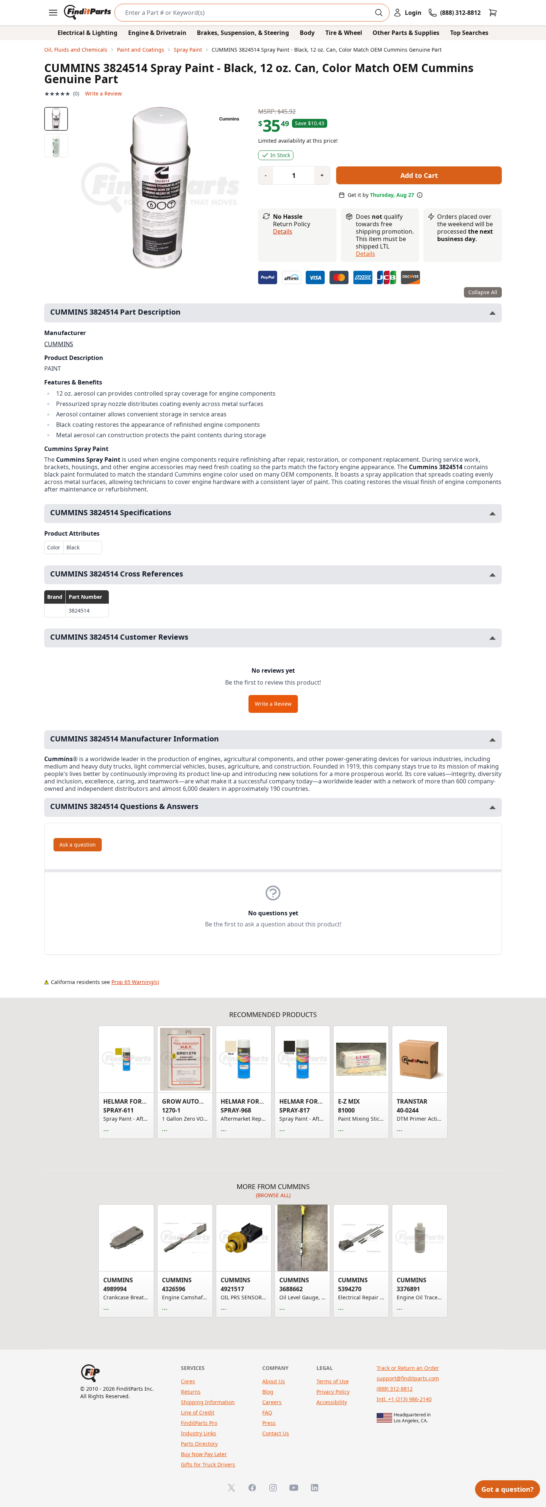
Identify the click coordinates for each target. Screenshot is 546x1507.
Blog (267, 1391)
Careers (272, 1402)
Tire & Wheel (343, 33)
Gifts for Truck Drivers (208, 1464)
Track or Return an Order (408, 1367)
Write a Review (103, 93)
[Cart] (493, 13)
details (365, 253)
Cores (188, 1381)
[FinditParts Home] (88, 12)
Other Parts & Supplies (406, 33)
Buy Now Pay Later (204, 1454)
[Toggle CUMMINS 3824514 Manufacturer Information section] (492, 740)
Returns (191, 1391)
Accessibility (331, 1402)
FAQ (267, 1412)
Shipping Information (208, 1402)
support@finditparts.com (408, 1378)
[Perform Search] (378, 12)
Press (269, 1422)
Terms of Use (332, 1381)
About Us (273, 1381)
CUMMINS (58, 344)
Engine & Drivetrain (157, 33)
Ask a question (77, 844)
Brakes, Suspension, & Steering (243, 33)
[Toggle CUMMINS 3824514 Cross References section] (492, 575)
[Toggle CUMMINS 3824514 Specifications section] (492, 513)
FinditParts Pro (199, 1422)
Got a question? (507, 1489)
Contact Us (275, 1433)
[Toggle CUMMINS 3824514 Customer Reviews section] (492, 638)
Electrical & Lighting (87, 33)
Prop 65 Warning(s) (135, 981)
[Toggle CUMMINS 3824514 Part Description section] (492, 313)
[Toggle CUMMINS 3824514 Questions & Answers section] (492, 807)
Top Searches (469, 33)
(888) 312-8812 (395, 1388)
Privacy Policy (333, 1391)
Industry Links (198, 1433)
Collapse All (482, 292)
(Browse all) (273, 1195)
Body (307, 33)
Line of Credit (197, 1412)
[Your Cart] (493, 13)
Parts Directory (199, 1443)
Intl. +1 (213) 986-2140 (404, 1399)
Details (282, 231)
